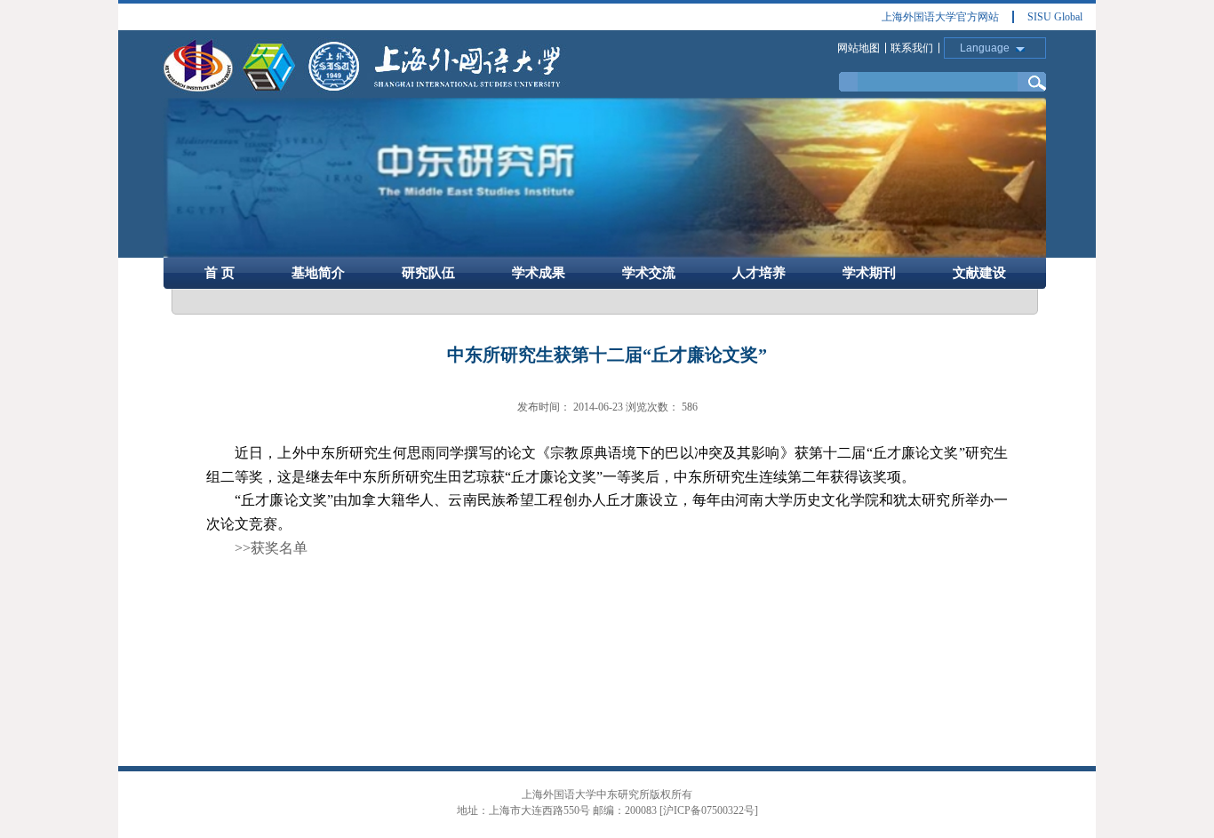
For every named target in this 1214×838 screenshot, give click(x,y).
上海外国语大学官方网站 (940, 17)
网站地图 (858, 48)
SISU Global (1054, 17)
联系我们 (912, 48)
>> (271, 547)
